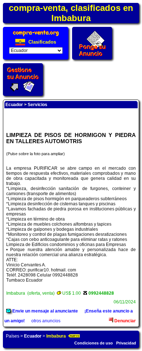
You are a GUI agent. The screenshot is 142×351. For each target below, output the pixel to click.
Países (12, 336)
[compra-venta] (35, 36)
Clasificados (41, 42)
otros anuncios (45, 320)
